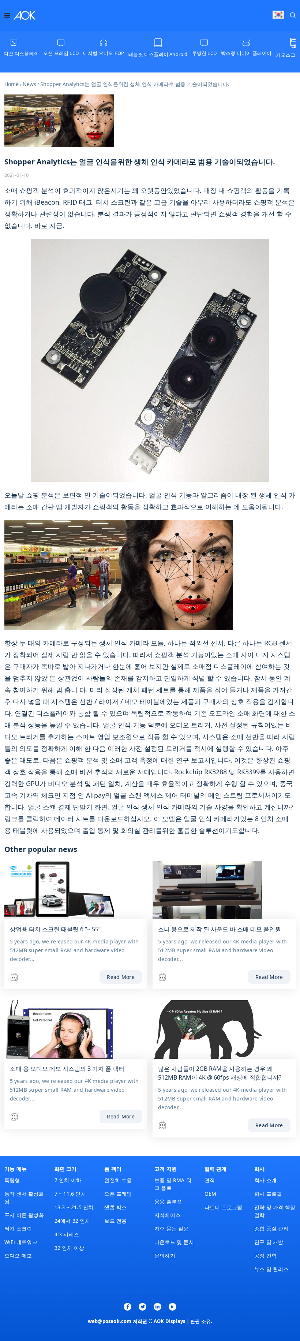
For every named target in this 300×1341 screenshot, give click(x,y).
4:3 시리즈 (67, 1234)
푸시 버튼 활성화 (24, 1214)
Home (11, 84)
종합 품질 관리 (271, 1228)
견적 (210, 1180)
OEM (211, 1193)
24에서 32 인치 (72, 1220)
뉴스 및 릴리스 (271, 1269)
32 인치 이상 (70, 1247)
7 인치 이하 (68, 1180)
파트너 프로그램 (224, 1207)
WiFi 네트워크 (20, 1241)
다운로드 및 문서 (174, 1241)
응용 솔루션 (168, 1201)
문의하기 (164, 1255)
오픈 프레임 (118, 1193)
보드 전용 (115, 1220)
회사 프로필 (268, 1193)
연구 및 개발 (268, 1241)
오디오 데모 (18, 1255)
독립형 (12, 1180)
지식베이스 (167, 1214)
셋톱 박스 (115, 1207)
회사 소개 (265, 1180)
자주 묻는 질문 (171, 1228)
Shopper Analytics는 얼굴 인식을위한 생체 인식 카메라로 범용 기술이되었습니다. (134, 84)
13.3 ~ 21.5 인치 (74, 1207)
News (29, 84)
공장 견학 (265, 1255)
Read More (121, 976)
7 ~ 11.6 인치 (70, 1193)
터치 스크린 (18, 1228)
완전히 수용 (118, 1180)
